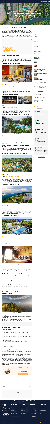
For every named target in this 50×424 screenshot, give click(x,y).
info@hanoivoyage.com (6, 410)
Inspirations (18, 1)
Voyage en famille (41, 100)
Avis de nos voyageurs (14, 413)
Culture (42, 85)
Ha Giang (35, 86)
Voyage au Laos (44, 97)
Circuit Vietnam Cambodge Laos (34, 410)
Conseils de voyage (4, 378)
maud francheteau (40, 129)
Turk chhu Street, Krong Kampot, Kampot (12, 267)
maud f (38, 138)
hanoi (39, 86)
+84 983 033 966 (5, 411)
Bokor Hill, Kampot (9, 207)
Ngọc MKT (21, 11)
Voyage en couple (23, 410)
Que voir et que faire (38, 91)
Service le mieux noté (6, 414)
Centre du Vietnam (42, 82)
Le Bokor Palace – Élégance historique (9, 46)
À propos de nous (35, 1)
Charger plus (41, 156)
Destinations (12, 1)
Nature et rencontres (23, 413)
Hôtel (8, 378)
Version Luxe (41, 94)
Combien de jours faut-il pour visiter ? (8, 49)
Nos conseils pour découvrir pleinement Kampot (9, 50)
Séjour (35, 92)
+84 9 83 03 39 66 (24, 371)
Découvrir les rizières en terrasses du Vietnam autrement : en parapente (40, 51)
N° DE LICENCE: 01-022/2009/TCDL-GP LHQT (8, 422)
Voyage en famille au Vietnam (37, 101)
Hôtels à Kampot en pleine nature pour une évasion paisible (10, 44)
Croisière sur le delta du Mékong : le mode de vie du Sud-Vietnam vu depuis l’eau (41, 43)
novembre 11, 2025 (15, 11)
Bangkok (35, 82)
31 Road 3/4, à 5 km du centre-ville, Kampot (12, 176)
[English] (48, 1)
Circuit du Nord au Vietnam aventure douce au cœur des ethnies (42, 61)
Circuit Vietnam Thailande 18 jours (41, 69)
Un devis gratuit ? (44, 1)
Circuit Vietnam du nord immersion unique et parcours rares (41, 65)
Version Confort (37, 94)
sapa (46, 91)
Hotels (35, 11)
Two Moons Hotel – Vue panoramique (8, 47)
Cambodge (28, 11)
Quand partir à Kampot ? (7, 51)
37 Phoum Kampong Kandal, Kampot (11, 107)
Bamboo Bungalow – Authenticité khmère (9, 48)
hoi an (35, 87)
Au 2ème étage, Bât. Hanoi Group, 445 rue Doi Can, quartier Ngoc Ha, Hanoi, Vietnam (6, 408)
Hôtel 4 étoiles (46, 87)
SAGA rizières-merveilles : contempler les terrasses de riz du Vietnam (40, 48)
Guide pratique (24, 1)
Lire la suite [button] (36, 117)
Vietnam (35, 32)
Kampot (37, 11)
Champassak (45, 82)
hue (38, 87)
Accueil (3, 27)
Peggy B (38, 120)
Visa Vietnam (41, 413)
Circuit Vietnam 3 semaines (33, 407)
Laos (35, 34)
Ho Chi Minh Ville (45, 86)
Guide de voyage (45, 85)
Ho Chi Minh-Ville (41, 86)
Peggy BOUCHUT (39, 111)
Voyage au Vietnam (38, 99)
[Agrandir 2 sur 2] (31, 96)
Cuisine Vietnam (38, 85)
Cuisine (35, 85)
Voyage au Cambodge (16, 378)
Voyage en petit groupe (33, 416)
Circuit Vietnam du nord (33, 413)
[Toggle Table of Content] (31, 40)
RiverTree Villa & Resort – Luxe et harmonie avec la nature (11, 45)
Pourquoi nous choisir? (14, 407)
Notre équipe (12, 410)
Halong (37, 86)
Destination (32, 11)
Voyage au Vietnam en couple (36, 100)
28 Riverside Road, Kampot (10, 86)
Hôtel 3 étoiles (41, 87)
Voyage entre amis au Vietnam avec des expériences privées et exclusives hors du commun (42, 58)
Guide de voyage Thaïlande (43, 410)
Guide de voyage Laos (42, 407)
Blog (29, 1)
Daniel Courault (39, 147)
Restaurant (44, 91)
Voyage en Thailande (38, 102)
